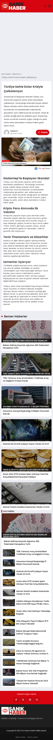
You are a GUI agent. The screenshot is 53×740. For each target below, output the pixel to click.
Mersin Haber (20, 737)
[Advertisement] (26, 42)
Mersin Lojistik (32, 737)
